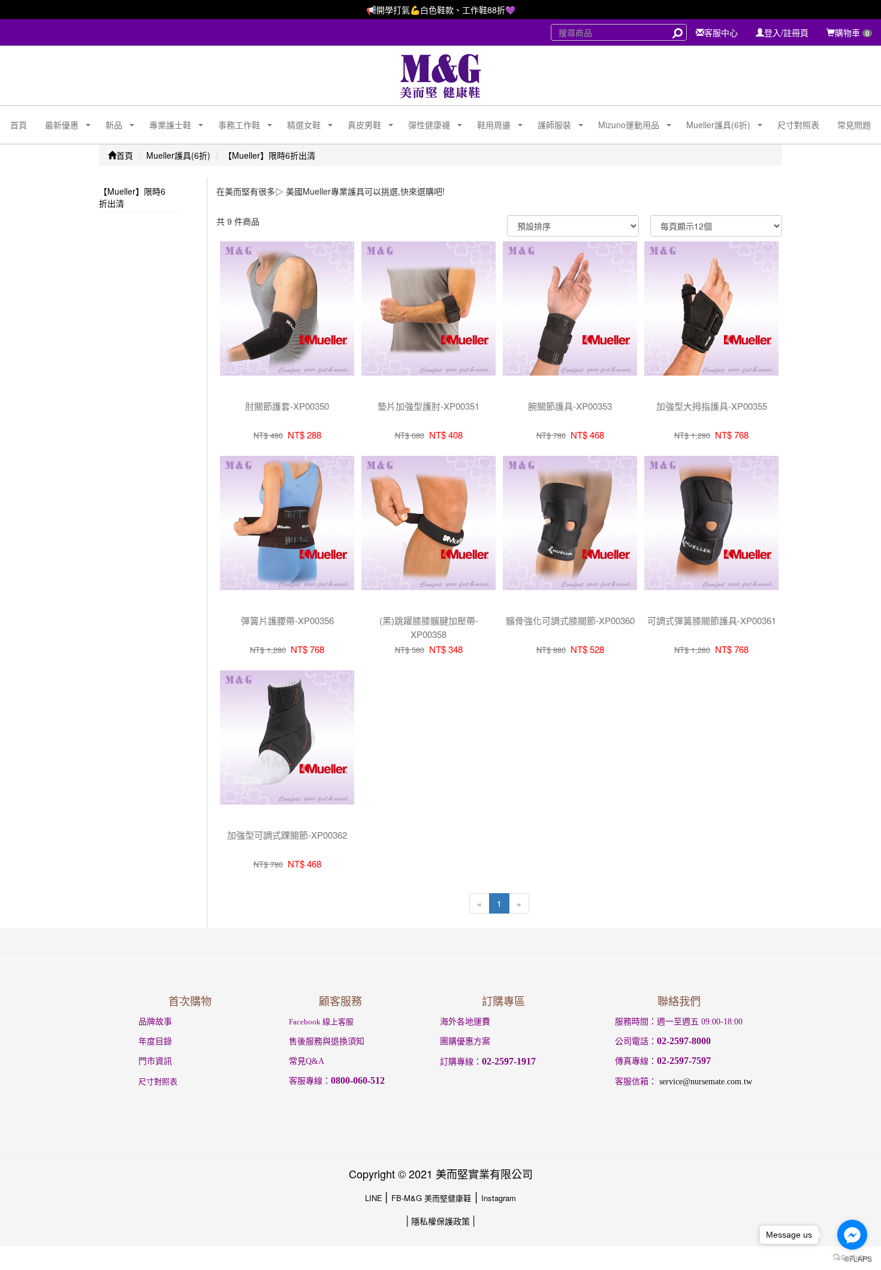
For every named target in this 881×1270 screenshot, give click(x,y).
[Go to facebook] (852, 1235)
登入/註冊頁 (786, 32)
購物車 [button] (852, 32)
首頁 (18, 125)
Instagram (498, 1198)
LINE (375, 1198)
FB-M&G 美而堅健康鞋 (431, 1198)
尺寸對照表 (798, 125)
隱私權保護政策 (440, 1221)
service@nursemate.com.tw (705, 1081)
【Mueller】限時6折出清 (269, 155)
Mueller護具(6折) (178, 155)
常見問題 (854, 125)
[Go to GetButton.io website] (852, 1258)
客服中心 (721, 32)
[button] (57, 124)
